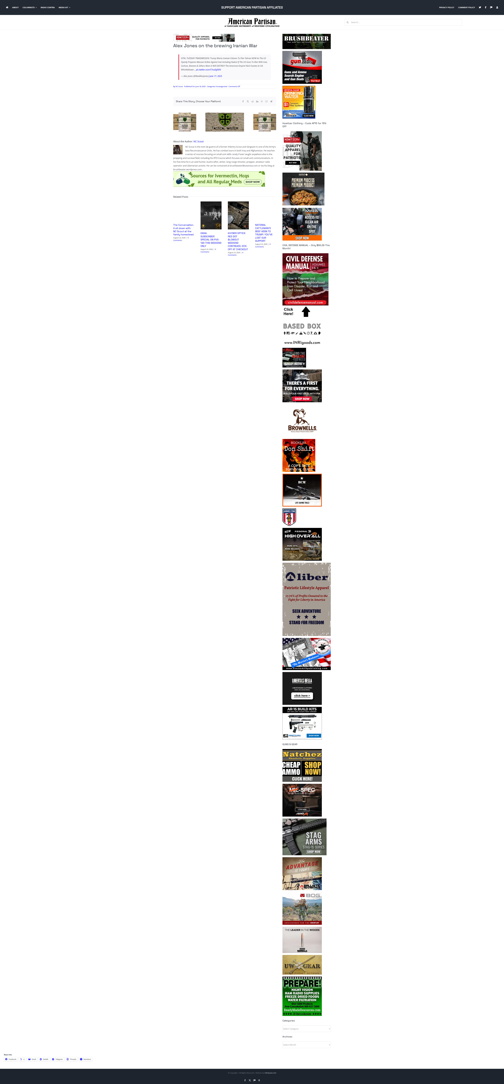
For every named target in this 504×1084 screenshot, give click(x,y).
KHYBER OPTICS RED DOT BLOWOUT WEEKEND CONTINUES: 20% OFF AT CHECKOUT (238, 241)
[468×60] (204, 34)
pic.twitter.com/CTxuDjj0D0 (208, 69)
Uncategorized (221, 86)
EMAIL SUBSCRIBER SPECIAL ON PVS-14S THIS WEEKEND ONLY (211, 239)
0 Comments (181, 238)
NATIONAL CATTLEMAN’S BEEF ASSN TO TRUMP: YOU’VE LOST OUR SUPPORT (263, 232)
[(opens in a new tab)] (211, 202)
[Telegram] (271, 101)
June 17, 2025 (215, 76)
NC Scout (179, 86)
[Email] (266, 101)
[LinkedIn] (257, 101)
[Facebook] (243, 101)
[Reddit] (252, 101)
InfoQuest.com (270, 1073)
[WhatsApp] (262, 101)
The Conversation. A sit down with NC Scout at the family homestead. (183, 229)
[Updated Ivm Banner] (219, 172)
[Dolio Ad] (224, 113)
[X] (247, 101)
